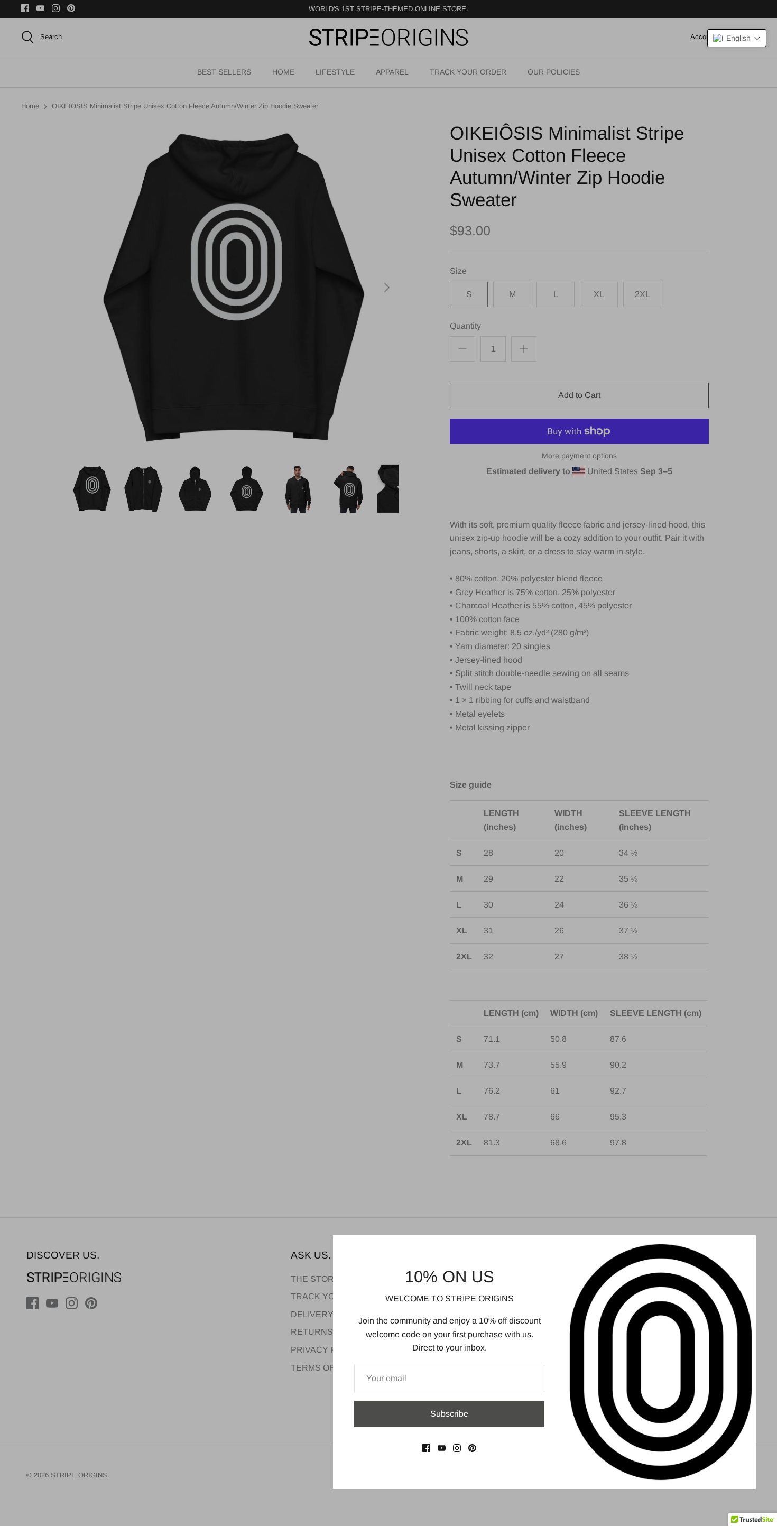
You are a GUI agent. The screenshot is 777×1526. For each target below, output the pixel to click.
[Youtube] (442, 1448)
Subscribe (449, 1413)
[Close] (742, 1248)
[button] (737, 38)
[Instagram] (457, 1448)
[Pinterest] (472, 1448)
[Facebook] (426, 1448)
